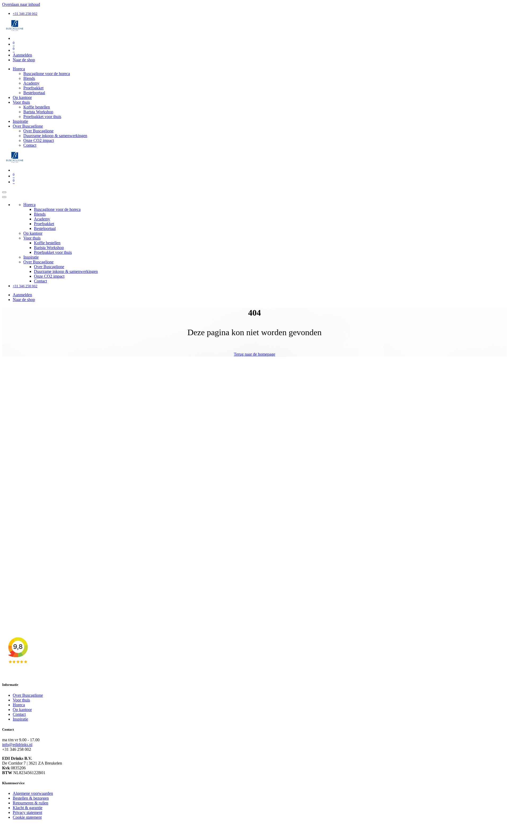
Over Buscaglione (28, 695)
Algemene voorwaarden (33, 793)
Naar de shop (24, 60)
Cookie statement (27, 817)
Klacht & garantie (27, 807)
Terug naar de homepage (254, 354)
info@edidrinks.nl (17, 744)
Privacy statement (27, 812)
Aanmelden (22, 55)
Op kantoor (22, 709)
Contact (19, 714)
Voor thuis (21, 700)
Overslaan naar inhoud (21, 4)
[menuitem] (19, 69)
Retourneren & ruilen (30, 803)
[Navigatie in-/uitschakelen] (4, 192)
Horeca (19, 705)
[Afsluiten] (4, 197)
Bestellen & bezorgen (31, 798)
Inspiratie (20, 719)
